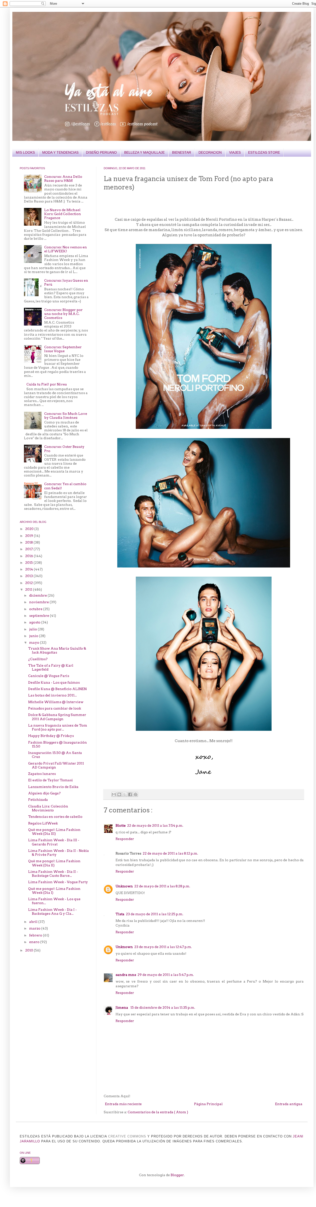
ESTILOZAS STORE (264, 152)
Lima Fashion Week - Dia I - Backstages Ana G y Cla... (52, 911)
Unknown (124, 886)
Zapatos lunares (42, 774)
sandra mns (126, 975)
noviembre (39, 602)
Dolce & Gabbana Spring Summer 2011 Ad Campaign (57, 717)
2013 (29, 576)
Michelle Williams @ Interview (55, 702)
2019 (29, 536)
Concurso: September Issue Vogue (63, 349)
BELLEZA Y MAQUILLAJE (144, 152)
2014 (29, 569)
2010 (29, 950)
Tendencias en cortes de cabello (55, 817)
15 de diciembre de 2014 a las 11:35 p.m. (162, 1007)
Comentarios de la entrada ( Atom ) (158, 1112)
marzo (35, 928)
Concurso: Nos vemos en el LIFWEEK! (65, 249)
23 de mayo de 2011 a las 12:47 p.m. (163, 947)
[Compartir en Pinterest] (135, 794)
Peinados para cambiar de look (54, 708)
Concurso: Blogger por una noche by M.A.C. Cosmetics (63, 314)
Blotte (121, 825)
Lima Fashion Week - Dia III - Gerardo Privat (53, 842)
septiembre (39, 616)
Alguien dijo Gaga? (44, 793)
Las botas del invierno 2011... (52, 695)
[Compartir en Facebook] (130, 794)
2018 (29, 542)
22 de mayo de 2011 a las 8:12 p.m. (170, 853)
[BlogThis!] (119, 794)
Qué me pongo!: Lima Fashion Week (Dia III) (54, 832)
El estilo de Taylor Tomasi (50, 780)
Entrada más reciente (123, 1104)
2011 (29, 589)
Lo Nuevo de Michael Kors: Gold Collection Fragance (62, 214)
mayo (34, 642)
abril (33, 922)
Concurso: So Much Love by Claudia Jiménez (65, 416)
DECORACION (210, 152)
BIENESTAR (181, 152)
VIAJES (235, 152)
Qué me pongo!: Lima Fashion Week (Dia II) (54, 863)
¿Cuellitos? (38, 659)
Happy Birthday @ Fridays (51, 736)
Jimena (122, 1007)
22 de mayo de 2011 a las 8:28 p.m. (162, 886)
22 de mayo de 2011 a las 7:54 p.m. (155, 825)
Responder (125, 839)
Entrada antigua (288, 1104)
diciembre (38, 595)
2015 (29, 563)
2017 (29, 549)
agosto (35, 622)
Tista (120, 914)
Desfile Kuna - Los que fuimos (54, 682)
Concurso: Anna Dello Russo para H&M (63, 179)
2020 (29, 529)
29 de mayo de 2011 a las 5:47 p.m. (166, 975)
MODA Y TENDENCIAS (60, 152)
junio (34, 636)
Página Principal (208, 1104)
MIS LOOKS (25, 152)
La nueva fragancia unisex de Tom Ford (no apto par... (57, 727)
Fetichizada (38, 800)
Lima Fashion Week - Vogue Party (58, 882)
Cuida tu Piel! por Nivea (46, 384)
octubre (36, 609)
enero (34, 942)
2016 (29, 556)
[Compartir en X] (124, 794)
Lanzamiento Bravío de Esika (53, 787)
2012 (29, 583)
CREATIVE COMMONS (127, 1136)
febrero (36, 935)
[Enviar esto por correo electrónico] (113, 794)
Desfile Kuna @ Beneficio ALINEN (57, 689)
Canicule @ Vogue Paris (48, 676)
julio (33, 629)
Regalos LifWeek (43, 823)
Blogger (177, 1175)
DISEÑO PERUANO (101, 152)
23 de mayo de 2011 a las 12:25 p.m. (154, 914)
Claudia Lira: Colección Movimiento (48, 808)
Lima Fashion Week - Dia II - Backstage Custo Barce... (53, 874)
